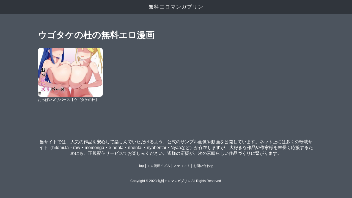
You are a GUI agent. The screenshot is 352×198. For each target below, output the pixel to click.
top (141, 166)
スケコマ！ (182, 166)
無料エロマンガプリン (176, 7)
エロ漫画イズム (158, 166)
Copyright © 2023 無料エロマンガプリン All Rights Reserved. (176, 181)
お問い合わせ (203, 166)
